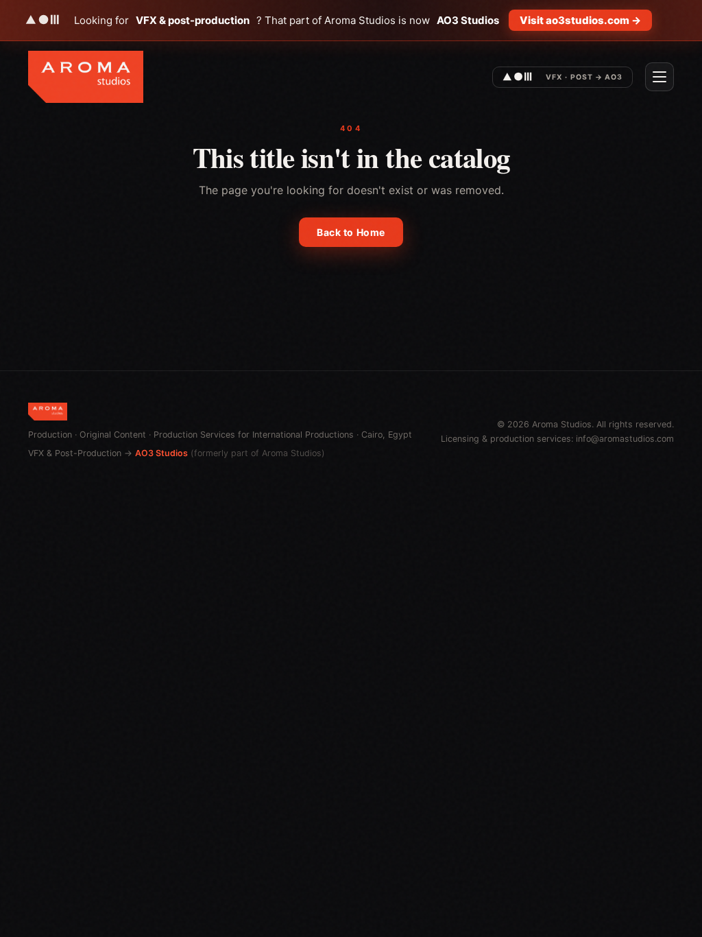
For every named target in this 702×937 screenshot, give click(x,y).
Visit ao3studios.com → (580, 20)
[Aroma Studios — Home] (85, 77)
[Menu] (659, 76)
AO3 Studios (161, 453)
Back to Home (351, 232)
